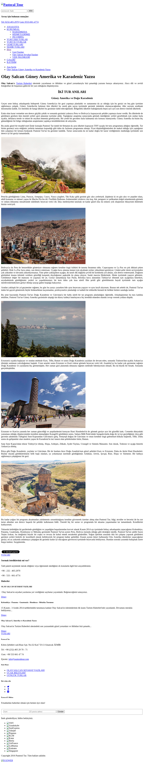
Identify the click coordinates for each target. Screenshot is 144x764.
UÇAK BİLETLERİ (16, 673)
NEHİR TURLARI (15, 47)
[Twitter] (8, 686)
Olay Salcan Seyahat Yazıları (25, 54)
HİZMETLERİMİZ (21, 34)
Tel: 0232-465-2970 (10, 22)
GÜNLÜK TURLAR (16, 675)
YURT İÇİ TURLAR (16, 42)
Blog (9, 49)
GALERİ (11, 59)
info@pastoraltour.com (19, 659)
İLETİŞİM (11, 62)
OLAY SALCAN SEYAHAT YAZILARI (26, 670)
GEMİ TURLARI (15, 44)
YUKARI (5, 555)
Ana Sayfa (11, 67)
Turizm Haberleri (24, 83)
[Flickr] (8, 691)
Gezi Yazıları (18, 52)
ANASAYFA (13, 27)
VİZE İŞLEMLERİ (21, 57)
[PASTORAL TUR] (12, 4)
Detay (3, 597)
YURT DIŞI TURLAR (17, 39)
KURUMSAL (13, 29)
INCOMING (18, 37)
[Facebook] (8, 689)
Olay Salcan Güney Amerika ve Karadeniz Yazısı (28, 69)
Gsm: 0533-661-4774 (29, 22)
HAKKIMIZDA (19, 32)
